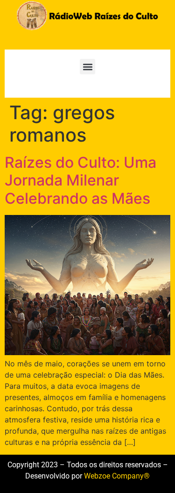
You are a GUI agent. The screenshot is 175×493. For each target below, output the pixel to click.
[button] (87, 66)
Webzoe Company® (117, 476)
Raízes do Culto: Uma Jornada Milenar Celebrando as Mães (80, 180)
